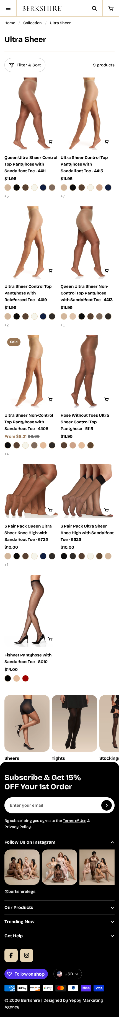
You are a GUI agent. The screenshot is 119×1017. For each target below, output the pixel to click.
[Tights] (74, 728)
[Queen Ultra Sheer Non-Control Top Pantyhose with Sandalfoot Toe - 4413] (88, 242)
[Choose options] (50, 141)
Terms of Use (74, 820)
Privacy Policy (17, 826)
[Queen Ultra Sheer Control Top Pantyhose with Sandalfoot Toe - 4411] (31, 114)
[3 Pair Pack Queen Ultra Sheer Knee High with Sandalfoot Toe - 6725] (31, 491)
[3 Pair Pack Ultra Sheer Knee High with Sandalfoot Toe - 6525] (88, 491)
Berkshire (30, 1000)
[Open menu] (8, 8)
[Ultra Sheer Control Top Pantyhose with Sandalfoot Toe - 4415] (88, 114)
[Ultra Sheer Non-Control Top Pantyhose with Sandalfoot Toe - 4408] (31, 371)
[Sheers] (27, 728)
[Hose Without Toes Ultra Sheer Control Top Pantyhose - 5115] (88, 371)
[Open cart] (110, 8)
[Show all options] (7, 196)
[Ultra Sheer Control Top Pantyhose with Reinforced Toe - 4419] (31, 242)
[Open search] (94, 8)
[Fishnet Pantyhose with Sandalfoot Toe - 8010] (31, 611)
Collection (32, 23)
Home (9, 23)
